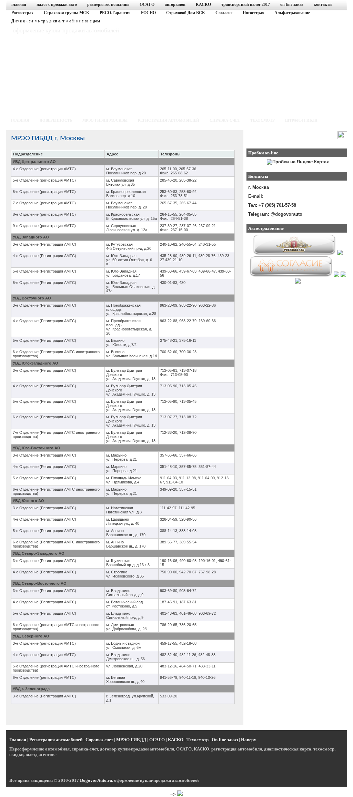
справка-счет (225, 120)
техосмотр (262, 120)
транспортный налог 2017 (245, 4)
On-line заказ (225, 739)
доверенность (56, 120)
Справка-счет (99, 739)
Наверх (248, 739)
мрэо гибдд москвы (105, 120)
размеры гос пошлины (108, 4)
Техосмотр (197, 739)
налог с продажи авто (57, 4)
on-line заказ (291, 4)
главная (18, 4)
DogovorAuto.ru (53, 20)
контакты (323, 4)
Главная (17, 739)
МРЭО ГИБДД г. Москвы (48, 138)
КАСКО (203, 4)
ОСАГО (147, 4)
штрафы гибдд (301, 120)
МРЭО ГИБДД (131, 739)
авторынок (175, 4)
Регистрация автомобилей (55, 739)
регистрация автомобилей (168, 120)
